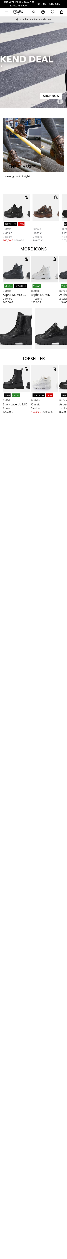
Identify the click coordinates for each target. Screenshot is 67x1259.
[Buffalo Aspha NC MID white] (44, 269)
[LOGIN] (43, 12)
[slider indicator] (33, 104)
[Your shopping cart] (62, 12)
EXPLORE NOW (19, 5)
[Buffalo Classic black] (16, 207)
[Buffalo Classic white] (44, 378)
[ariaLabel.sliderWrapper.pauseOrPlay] (60, 101)
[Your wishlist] (52, 12)
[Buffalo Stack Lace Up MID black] (16, 378)
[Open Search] (34, 12)
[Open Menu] (7, 12)
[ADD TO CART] (26, 197)
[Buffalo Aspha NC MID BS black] (16, 269)
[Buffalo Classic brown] (46, 207)
